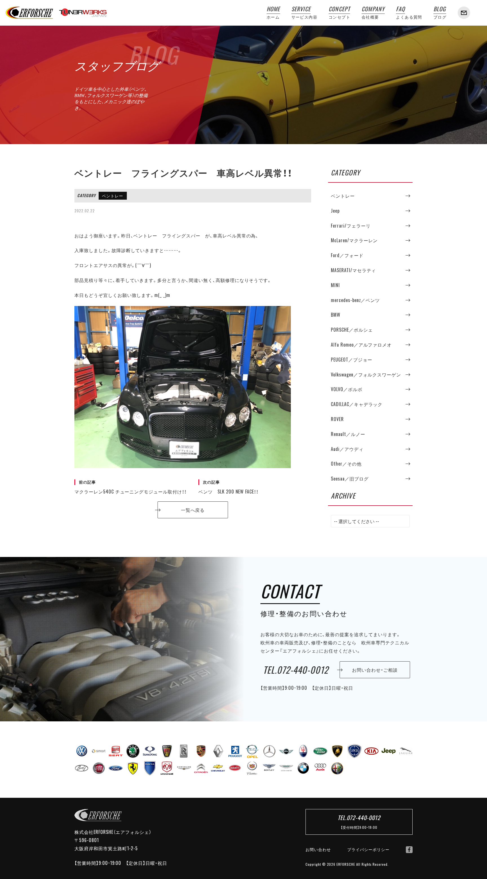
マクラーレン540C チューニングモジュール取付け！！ (130, 487)
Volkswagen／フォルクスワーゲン (366, 374)
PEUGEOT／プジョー (351, 359)
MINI (335, 285)
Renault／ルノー (348, 434)
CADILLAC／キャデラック (356, 404)
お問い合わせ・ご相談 (375, 669)
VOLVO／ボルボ (346, 389)
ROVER (337, 419)
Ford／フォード (347, 255)
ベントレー (112, 196)
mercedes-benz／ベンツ (355, 300)
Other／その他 (346, 463)
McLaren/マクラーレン (354, 240)
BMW (335, 314)
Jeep (335, 210)
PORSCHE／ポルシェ (352, 329)
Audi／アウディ (347, 449)
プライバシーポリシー (368, 849)
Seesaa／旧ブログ (350, 478)
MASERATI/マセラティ (353, 270)
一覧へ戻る (193, 509)
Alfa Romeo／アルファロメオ (361, 344)
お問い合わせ (318, 849)
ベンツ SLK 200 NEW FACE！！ (228, 487)
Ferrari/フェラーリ (350, 225)
